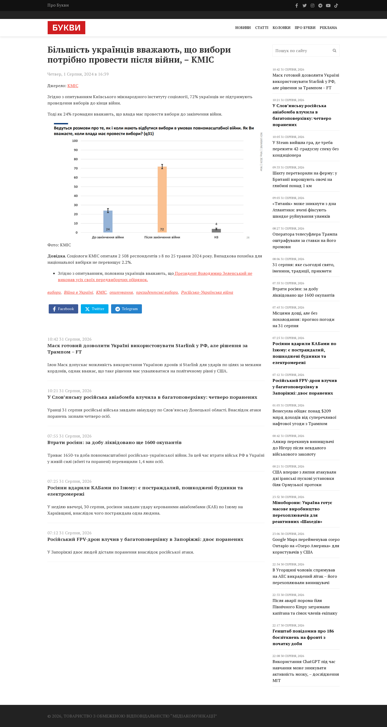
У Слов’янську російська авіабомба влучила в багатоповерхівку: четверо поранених (152, 397)
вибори (54, 292)
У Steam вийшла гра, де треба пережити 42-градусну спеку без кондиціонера (305, 149)
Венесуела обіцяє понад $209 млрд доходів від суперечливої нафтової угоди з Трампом (304, 417)
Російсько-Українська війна (207, 292)
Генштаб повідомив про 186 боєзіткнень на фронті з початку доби (303, 637)
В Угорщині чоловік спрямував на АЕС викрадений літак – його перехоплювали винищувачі (304, 576)
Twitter (97, 308)
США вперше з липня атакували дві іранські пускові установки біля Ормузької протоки (304, 478)
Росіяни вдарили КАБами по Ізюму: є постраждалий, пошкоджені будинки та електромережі (145, 490)
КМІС (72, 85)
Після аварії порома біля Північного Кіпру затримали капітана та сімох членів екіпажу (304, 606)
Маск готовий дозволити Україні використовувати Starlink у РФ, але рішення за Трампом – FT (147, 348)
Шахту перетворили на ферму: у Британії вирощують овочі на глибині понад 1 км (304, 179)
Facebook (65, 308)
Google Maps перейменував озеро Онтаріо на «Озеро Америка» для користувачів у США (306, 545)
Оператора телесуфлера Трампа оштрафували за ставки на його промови (304, 240)
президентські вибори (157, 292)
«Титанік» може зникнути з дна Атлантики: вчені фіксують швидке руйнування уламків (304, 210)
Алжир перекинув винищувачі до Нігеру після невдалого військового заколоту (303, 448)
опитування (121, 292)
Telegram (129, 308)
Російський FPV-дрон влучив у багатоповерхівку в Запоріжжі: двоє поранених (145, 539)
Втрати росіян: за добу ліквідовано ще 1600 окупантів (114, 442)
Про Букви (58, 5)
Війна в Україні (78, 292)
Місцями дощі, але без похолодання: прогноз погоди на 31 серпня (303, 319)
